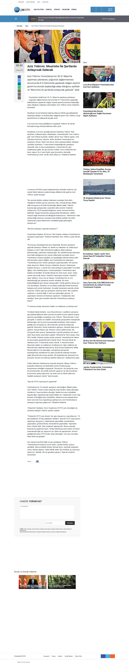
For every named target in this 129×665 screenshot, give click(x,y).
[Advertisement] (7, 55)
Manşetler (21, 2)
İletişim (60, 656)
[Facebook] (19, 76)
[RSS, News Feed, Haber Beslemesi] (112, 656)
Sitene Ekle (45, 2)
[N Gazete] (22, 9)
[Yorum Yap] (19, 97)
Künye (54, 656)
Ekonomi (66, 9)
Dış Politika (39, 9)
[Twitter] (19, 80)
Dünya (73, 9)
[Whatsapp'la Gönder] (19, 87)
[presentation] (21, 19)
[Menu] (93, 9)
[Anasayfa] (15, 2)
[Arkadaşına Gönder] (19, 90)
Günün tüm (108, 19)
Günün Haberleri (30, 2)
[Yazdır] (19, 94)
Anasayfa (46, 656)
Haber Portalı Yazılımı (23, 662)
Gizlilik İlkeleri (69, 656)
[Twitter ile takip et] (107, 656)
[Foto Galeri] (114, 2)
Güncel (49, 9)
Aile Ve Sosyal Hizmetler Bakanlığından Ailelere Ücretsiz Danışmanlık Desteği (61, 19)
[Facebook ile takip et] (103, 656)
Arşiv (38, 2)
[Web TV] (109, 2)
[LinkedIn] (19, 83)
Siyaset (57, 9)
